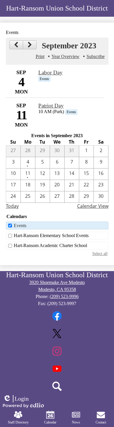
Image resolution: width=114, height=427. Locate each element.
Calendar (50, 422)
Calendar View (92, 206)
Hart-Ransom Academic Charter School (50, 245)
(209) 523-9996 (64, 296)
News (76, 422)
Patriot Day (51, 106)
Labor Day (50, 72)
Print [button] (40, 56)
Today (12, 206)
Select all (100, 253)
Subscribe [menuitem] (96, 56)
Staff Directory (18, 422)
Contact (101, 422)
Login (16, 398)
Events (20, 225)
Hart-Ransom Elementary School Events (51, 235)
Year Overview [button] (65, 56)
